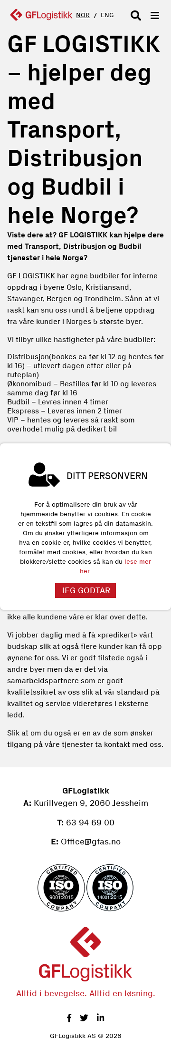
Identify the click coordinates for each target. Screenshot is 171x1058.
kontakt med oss (133, 744)
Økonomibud (29, 383)
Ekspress (23, 410)
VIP (13, 419)
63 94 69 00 (90, 822)
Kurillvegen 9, (60, 803)
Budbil (19, 401)
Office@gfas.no (91, 841)
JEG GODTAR (85, 590)
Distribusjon (28, 356)
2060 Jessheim (117, 803)
